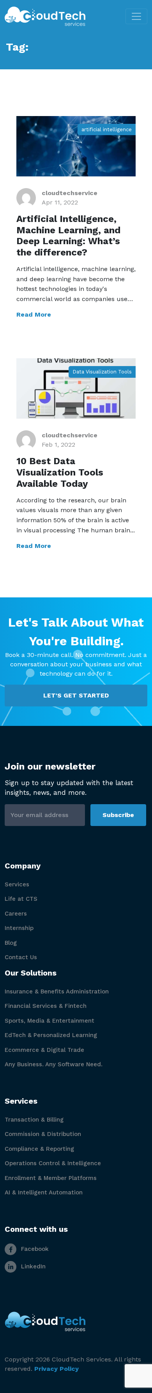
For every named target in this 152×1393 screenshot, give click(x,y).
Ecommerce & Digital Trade (44, 1049)
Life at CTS (21, 898)
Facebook (34, 1248)
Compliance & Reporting (39, 1148)
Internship (19, 928)
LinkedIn (32, 1266)
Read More (33, 314)
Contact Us (21, 957)
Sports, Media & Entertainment (49, 1020)
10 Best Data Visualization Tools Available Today (59, 472)
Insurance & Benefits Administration (57, 991)
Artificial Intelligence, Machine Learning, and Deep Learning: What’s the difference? (68, 235)
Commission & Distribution (43, 1134)
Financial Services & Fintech (46, 1005)
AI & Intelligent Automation (44, 1192)
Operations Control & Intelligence (53, 1163)
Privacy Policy (56, 1368)
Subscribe (118, 815)
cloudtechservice (69, 193)
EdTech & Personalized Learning (51, 1035)
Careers (16, 913)
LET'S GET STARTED (76, 695)
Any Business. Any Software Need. (54, 1064)
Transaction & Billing (34, 1119)
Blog (11, 942)
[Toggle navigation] (136, 16)
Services (17, 884)
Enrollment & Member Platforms (51, 1178)
